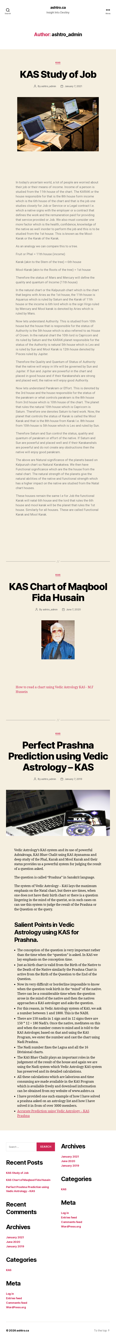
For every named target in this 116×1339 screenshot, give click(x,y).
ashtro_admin (48, 86)
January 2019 (15, 1246)
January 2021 (15, 1237)
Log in (10, 1293)
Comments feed (16, 1302)
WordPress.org (16, 1307)
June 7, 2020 (73, 609)
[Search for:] (20, 1147)
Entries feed (14, 1298)
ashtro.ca (58, 7)
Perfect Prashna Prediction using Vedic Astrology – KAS (58, 756)
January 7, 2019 (73, 778)
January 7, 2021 (73, 86)
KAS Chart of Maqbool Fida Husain (58, 592)
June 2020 (13, 1241)
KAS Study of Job (58, 74)
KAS (58, 62)
